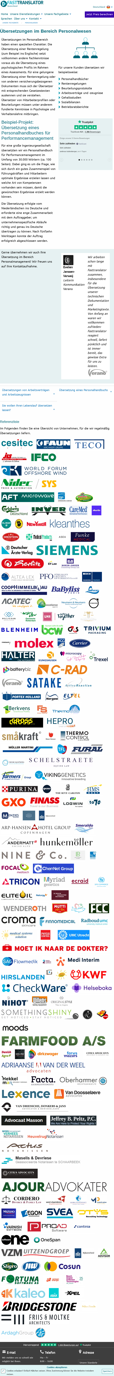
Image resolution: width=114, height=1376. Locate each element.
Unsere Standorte (88, 1362)
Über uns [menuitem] (19, 18)
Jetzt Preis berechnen (99, 14)
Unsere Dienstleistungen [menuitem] (25, 14)
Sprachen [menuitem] (6, 18)
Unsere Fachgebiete (10, 23)
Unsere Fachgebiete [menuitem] (56, 14)
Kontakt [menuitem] (34, 18)
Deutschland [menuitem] (99, 7)
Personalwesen (31, 23)
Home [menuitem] (4, 14)
